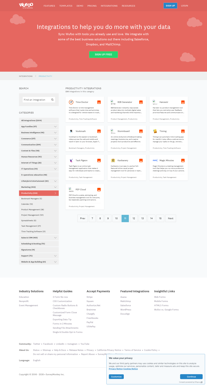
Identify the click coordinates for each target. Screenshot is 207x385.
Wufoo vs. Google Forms (166, 309)
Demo (80, 5)
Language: (24, 360)
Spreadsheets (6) (28, 220)
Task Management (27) (31, 226)
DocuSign (125, 313)
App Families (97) (29, 126)
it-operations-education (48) (34, 175)
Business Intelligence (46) (32, 132)
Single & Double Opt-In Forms (68, 332)
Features (49, 5)
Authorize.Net (93, 305)
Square (90, 301)
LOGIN (184, 5)
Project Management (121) (32, 215)
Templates (65, 5)
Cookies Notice (130, 369)
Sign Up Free (103, 54)
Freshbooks (92, 318)
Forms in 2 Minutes (62, 323)
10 (116, 218)
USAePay (91, 326)
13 (142, 218)
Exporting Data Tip (62, 319)
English (36, 360)
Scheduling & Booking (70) (33, 243)
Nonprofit (24, 301)
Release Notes (76, 350)
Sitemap (47, 350)
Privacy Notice (116, 369)
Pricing (92, 5)
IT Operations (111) (29, 168)
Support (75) (27, 255)
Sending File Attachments (65, 327)
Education (24, 296)
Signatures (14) (28, 249)
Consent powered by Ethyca (189, 382)
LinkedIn (60, 343)
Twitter (36, 343)
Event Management (28, 305)
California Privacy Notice (109, 350)
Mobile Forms (161, 301)
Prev (82, 218)
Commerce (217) (28, 138)
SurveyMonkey (105, 354)
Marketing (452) (28, 187)
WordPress (125, 309)
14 (151, 218)
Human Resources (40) (31, 156)
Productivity (45, 76)
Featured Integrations (134, 291)
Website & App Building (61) (33, 262)
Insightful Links (164, 291)
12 (134, 218)
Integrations (109, 5)
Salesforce (125, 305)
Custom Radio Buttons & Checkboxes (65, 307)
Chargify (91, 313)
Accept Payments (98, 291)
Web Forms (160, 296)
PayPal (90, 322)
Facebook (48, 343)
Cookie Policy (150, 350)
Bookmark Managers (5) (31, 198)
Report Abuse (88, 354)
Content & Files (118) (30, 150)
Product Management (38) (32, 209)
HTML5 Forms (161, 305)
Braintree (91, 309)
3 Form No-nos (60, 296)
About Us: (24, 350)
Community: (25, 344)
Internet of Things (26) (31, 162)
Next (170, 218)
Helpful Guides (62, 291)
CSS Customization (62, 301)
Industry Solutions (31, 291)
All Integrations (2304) (31, 120)
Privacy (90, 350)
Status (36, 350)
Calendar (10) (27, 204)
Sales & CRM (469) (29, 237)
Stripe (90, 296)
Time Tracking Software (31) (33, 231)
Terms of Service (132, 350)
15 (160, 218)
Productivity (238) (29, 193)
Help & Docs (60, 350)
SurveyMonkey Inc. (55, 374)
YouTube (85, 343)
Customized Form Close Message (65, 314)
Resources (128, 5)
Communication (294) (31, 144)
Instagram (72, 343)
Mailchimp (125, 301)
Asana (123, 296)
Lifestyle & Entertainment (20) (35, 181)
